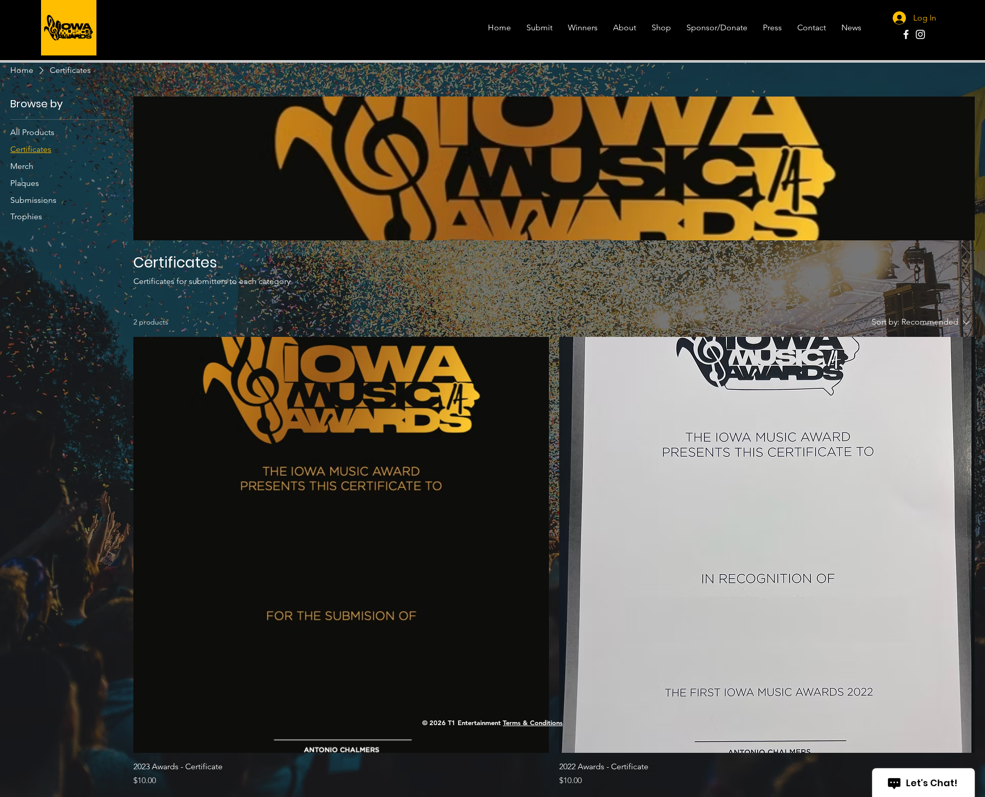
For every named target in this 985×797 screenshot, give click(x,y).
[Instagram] (920, 34)
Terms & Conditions (533, 722)
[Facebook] (906, 34)
